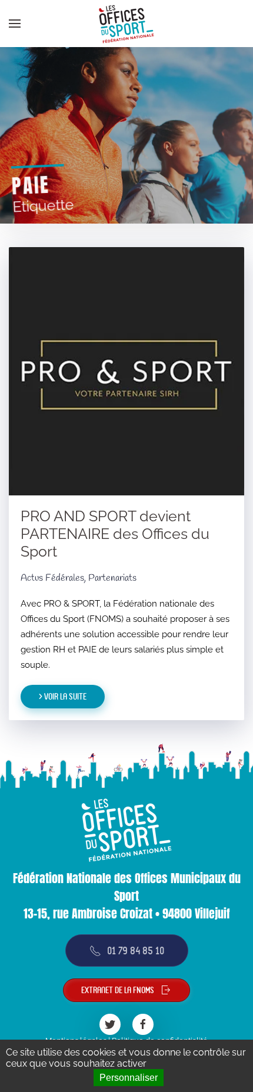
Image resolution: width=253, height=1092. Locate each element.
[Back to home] (126, 23)
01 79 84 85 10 (135, 950)
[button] (15, 23)
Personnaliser (128, 1078)
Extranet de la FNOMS (117, 990)
